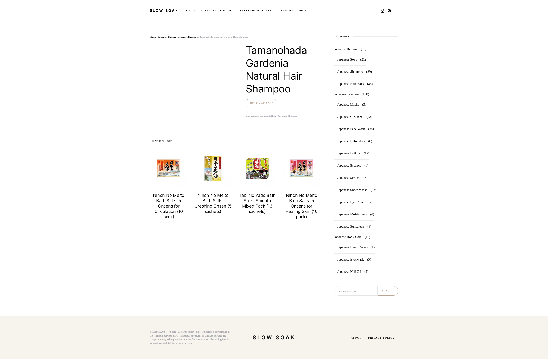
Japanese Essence (349, 165)
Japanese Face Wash (351, 129)
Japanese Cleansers (350, 117)
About (356, 338)
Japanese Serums (348, 178)
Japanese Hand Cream (352, 247)
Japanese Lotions (348, 153)
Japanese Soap (347, 59)
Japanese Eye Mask (350, 259)
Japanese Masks (348, 104)
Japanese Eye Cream (351, 202)
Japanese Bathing (167, 37)
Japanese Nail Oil (349, 271)
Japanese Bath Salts (350, 84)
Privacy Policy (381, 338)
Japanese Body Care (348, 237)
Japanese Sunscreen (350, 226)
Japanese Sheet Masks (352, 190)
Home (153, 37)
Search (388, 291)
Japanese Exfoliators (351, 141)
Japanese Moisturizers (352, 214)
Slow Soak (164, 10)
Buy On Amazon (261, 103)
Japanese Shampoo (188, 37)
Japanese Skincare (346, 94)
